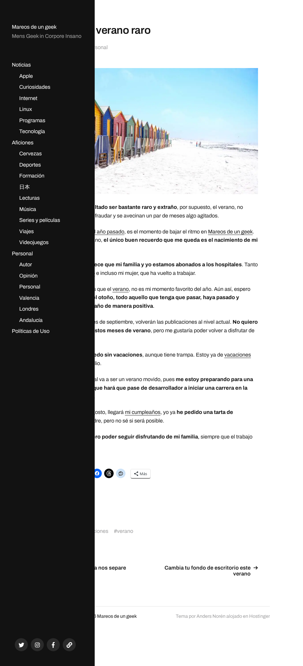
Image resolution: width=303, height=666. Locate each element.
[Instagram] (37, 644)
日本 (24, 187)
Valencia (29, 298)
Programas (32, 120)
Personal (22, 254)
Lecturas (29, 198)
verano (120, 289)
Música (27, 209)
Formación (31, 176)
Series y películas (39, 220)
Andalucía (31, 320)
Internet (28, 98)
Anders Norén (210, 616)
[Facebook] (53, 644)
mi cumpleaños (142, 412)
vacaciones (237, 355)
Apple (26, 76)
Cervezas (30, 154)
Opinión (28, 276)
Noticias (21, 65)
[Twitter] (21, 644)
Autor (25, 264)
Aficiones (22, 143)
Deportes (30, 165)
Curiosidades (34, 87)
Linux (25, 109)
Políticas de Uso (30, 331)
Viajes (26, 231)
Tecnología (32, 131)
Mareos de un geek (34, 27)
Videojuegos (34, 242)
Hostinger (259, 616)
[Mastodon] (69, 644)
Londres (28, 309)
